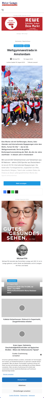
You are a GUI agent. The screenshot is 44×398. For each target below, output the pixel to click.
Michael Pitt (16, 59)
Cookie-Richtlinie (14, 395)
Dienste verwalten (8, 374)
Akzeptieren (22, 380)
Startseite (18, 41)
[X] (8, 191)
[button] (41, 355)
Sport (27, 46)
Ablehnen (22, 385)
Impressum (32, 395)
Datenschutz (24, 395)
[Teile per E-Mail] (16, 191)
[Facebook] (4, 191)
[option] (22, 284)
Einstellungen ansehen (22, 391)
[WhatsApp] (12, 191)
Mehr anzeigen (21, 183)
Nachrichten (26, 41)
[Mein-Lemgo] (10, 3)
